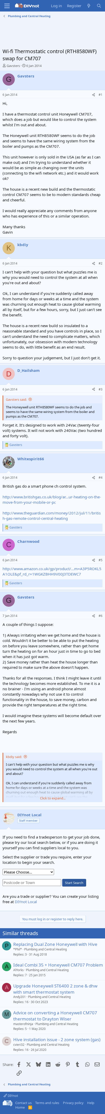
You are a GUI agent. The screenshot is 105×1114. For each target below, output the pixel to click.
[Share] (93, 95)
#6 (100, 616)
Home (20, 1107)
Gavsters (13, 65)
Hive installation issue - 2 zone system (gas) (56, 1039)
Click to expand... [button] (52, 798)
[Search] (99, 5)
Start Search (74, 882)
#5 (100, 560)
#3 (100, 389)
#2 (100, 263)
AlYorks (18, 970)
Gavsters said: (16, 399)
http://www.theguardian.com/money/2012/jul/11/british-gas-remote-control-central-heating (52, 515)
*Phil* (17, 949)
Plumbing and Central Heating (45, 949)
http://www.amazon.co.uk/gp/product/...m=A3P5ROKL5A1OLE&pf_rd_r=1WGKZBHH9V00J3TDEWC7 (52, 571)
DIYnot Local (26, 901)
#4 (100, 477)
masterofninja (23, 1024)
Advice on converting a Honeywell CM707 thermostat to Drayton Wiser (55, 1016)
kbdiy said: (14, 756)
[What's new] (89, 5)
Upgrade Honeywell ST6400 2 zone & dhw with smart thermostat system (55, 989)
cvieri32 (18, 1044)
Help (90, 1102)
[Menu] (7, 6)
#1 (100, 95)
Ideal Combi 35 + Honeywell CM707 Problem (58, 965)
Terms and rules (47, 1102)
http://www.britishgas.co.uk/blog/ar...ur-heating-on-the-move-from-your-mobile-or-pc (52, 499)
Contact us (23, 1102)
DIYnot (12, 1095)
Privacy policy (73, 1102)
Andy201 (19, 997)
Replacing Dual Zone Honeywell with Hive (55, 944)
